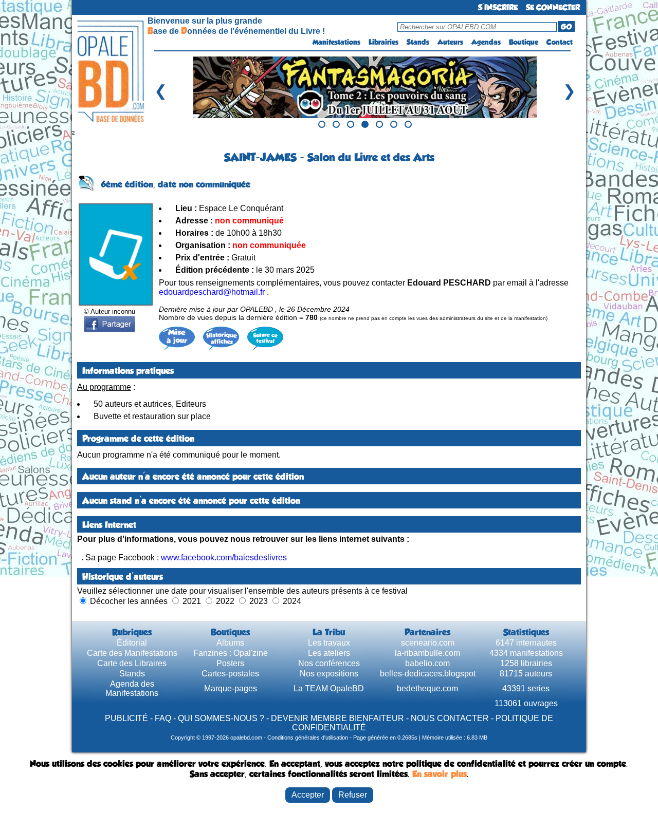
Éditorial (132, 642)
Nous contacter (450, 718)
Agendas (486, 42)
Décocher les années (129, 601)
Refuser (352, 794)
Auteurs (450, 42)
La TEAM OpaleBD (329, 688)
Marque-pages (230, 688)
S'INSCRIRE (498, 7)
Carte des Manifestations (132, 653)
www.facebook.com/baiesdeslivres (224, 557)
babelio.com (427, 663)
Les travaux (329, 642)
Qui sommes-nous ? (221, 718)
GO (566, 27)
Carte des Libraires (132, 663)
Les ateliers (329, 653)
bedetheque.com (427, 688)
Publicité (126, 718)
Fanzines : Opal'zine (230, 653)
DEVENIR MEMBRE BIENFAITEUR (337, 718)
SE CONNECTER (553, 7)
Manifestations (336, 42)
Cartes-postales (230, 673)
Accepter (307, 794)
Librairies (383, 42)
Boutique (523, 42)
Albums (230, 642)
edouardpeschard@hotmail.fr (212, 292)
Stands (418, 42)
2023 (258, 601)
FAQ (163, 718)
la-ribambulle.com (427, 653)
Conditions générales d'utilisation (307, 737)
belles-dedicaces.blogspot (428, 673)
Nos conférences (329, 663)
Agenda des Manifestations (131, 688)
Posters (230, 663)
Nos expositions (329, 673)
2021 (191, 601)
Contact (559, 42)
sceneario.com (427, 642)
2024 (292, 601)
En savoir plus (439, 774)
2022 (225, 601)
